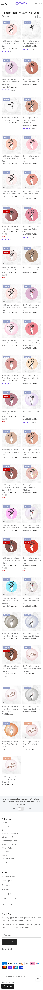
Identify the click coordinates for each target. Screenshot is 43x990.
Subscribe (9, 942)
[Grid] (36, 16)
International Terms (9, 837)
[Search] (7, 3)
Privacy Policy (7, 848)
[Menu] (2, 3)
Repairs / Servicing (9, 844)
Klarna (4, 855)
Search (4, 823)
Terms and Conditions (10, 834)
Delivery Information (9, 859)
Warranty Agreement (9, 841)
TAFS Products (11, 982)
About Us (5, 826)
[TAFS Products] (21, 3)
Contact (5, 862)
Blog (3, 830)
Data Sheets (6, 851)
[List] (39, 16)
